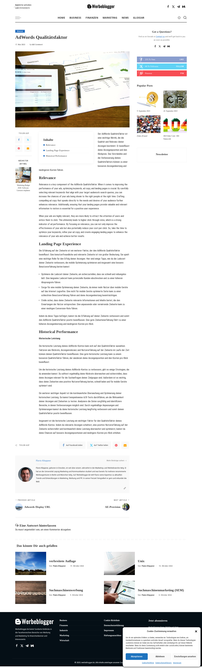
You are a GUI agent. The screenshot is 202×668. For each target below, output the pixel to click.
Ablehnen (160, 656)
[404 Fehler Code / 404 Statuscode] (175, 124)
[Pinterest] (18, 148)
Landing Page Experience (58, 150)
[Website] (125, 488)
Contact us (160, 36)
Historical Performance (56, 156)
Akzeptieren (136, 656)
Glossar (20, 31)
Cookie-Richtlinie (148, 663)
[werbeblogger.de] (101, 6)
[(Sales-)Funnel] (148, 124)
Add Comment (37, 44)
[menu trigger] (19, 17)
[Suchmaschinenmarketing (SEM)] (119, 592)
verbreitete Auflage (62, 561)
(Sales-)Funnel (142, 136)
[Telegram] (178, 6)
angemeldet (29, 529)
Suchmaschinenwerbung (66, 590)
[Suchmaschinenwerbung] (30, 592)
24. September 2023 (170, 111)
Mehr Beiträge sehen (115, 461)
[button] (196, 631)
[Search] (185, 17)
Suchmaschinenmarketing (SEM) (161, 590)
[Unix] (119, 563)
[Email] (27, 148)
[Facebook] (168, 6)
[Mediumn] (184, 6)
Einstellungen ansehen (185, 656)
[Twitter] (173, 6)
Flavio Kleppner (43, 460)
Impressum (177, 663)
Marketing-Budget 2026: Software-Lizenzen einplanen (23, 187)
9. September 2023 (143, 111)
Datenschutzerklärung (163, 663)
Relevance (50, 145)
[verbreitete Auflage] (30, 563)
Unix (141, 561)
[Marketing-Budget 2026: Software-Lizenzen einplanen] (23, 175)
